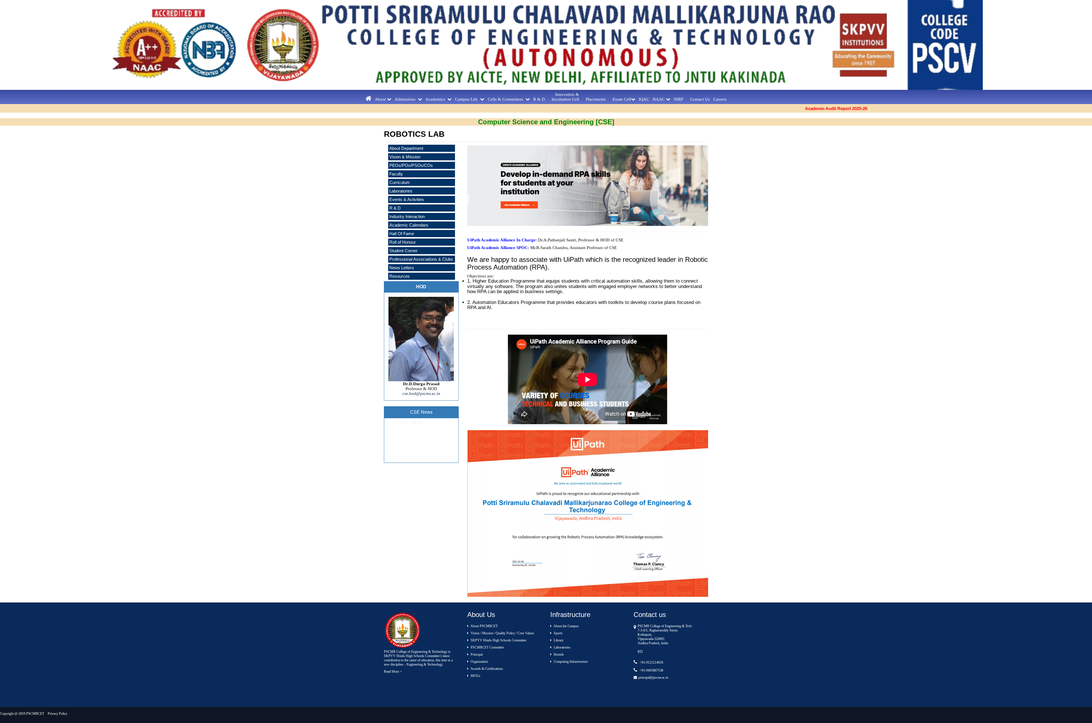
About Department (406, 148)
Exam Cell (622, 99)
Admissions (406, 99)
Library (558, 640)
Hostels (558, 654)
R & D (540, 99)
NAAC (659, 99)
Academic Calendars (408, 225)
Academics (436, 99)
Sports (557, 633)
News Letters (401, 267)
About (381, 99)
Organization (479, 662)
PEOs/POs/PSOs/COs (411, 165)
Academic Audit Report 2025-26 (784, 108)
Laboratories (561, 647)
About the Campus (566, 626)
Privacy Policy (57, 714)
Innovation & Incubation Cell (567, 96)
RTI (640, 652)
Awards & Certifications (486, 669)
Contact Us (700, 99)
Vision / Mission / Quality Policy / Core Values (502, 633)
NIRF (680, 99)
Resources (399, 276)
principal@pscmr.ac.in (653, 678)
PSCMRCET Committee (487, 647)
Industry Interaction (407, 216)
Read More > (393, 672)
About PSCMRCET (484, 626)
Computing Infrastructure (570, 662)
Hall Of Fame (401, 233)
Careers (720, 99)
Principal (476, 654)
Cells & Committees (507, 99)
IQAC (644, 99)
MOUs (475, 676)
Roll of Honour (402, 242)
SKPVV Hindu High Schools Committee (498, 640)
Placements (597, 99)
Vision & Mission (404, 156)
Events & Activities (406, 199)
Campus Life (467, 99)
